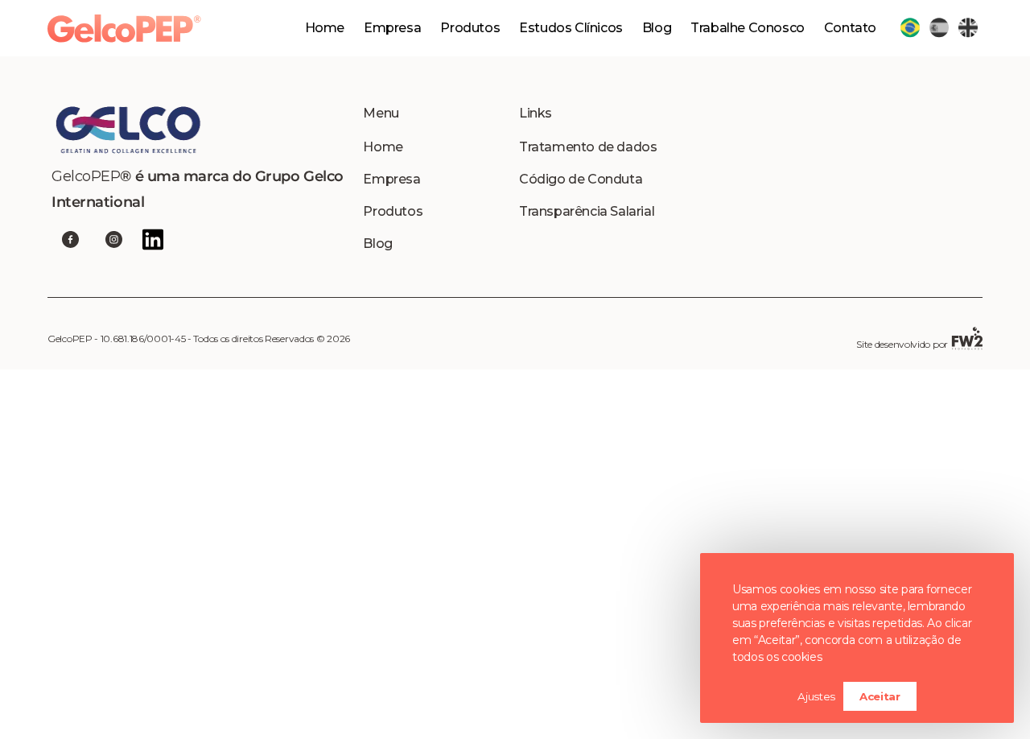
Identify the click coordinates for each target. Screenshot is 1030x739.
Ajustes (816, 696)
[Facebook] (70, 239)
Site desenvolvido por (902, 344)
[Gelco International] (203, 129)
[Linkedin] (152, 239)
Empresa (392, 27)
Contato (850, 27)
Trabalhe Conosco (747, 27)
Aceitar (879, 696)
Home (324, 27)
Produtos (392, 211)
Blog (656, 27)
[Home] (124, 28)
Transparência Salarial (586, 211)
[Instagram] (113, 239)
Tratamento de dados (588, 147)
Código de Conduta (580, 179)
